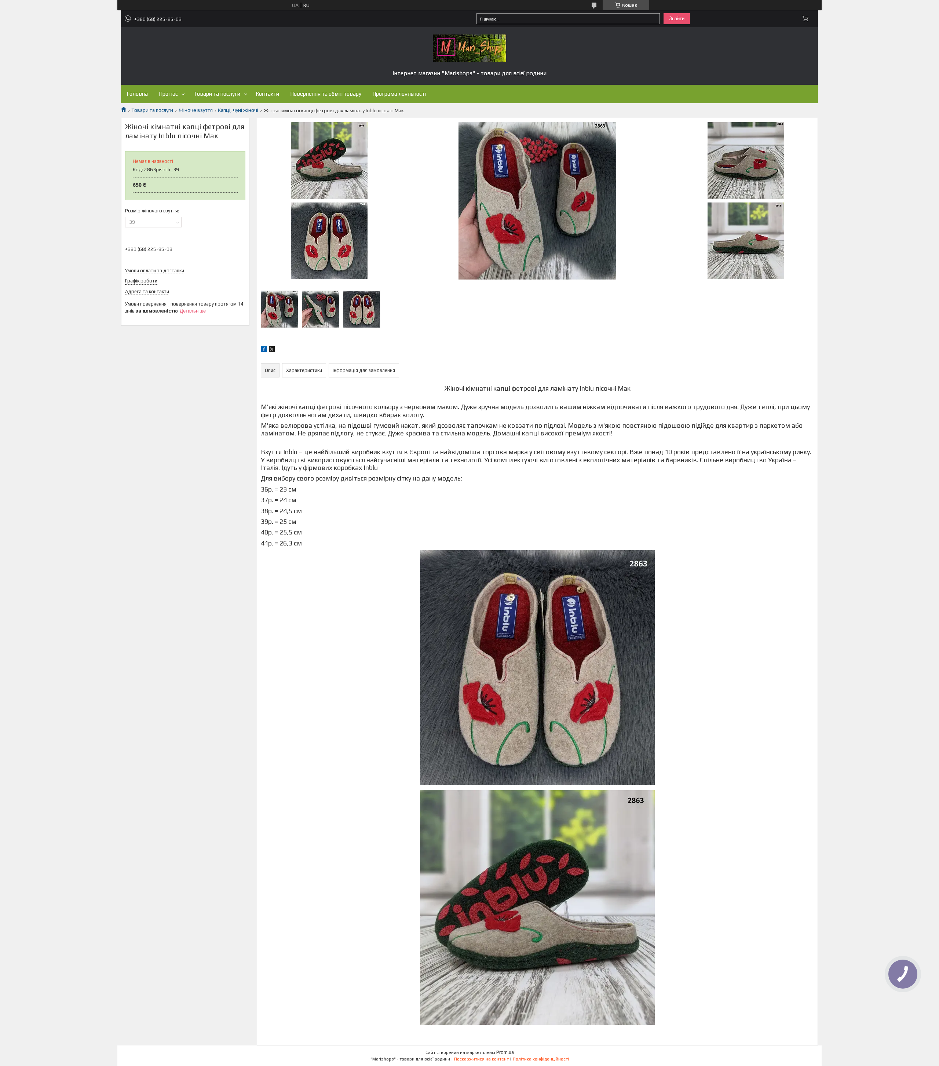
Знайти (676, 18)
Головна (137, 94)
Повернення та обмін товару (325, 94)
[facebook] (264, 350)
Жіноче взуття (196, 110)
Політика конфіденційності (541, 1059)
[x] (272, 350)
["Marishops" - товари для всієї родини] (469, 48)
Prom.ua (505, 1052)
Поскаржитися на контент (481, 1059)
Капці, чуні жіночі (238, 110)
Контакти (267, 94)
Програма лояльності (399, 94)
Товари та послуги (216, 94)
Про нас (168, 94)
